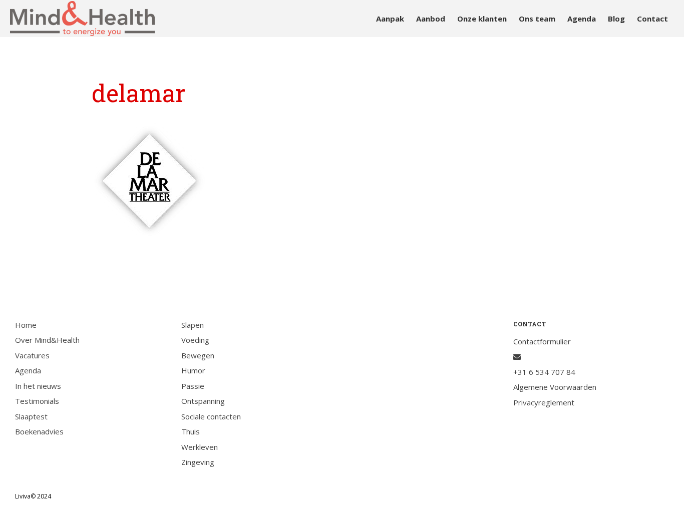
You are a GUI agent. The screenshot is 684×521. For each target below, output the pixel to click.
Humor (193, 370)
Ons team (537, 19)
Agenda (581, 19)
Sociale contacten (211, 416)
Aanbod (430, 19)
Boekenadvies (39, 431)
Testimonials (37, 401)
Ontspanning (203, 401)
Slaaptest (31, 416)
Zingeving (197, 462)
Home (26, 325)
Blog (616, 19)
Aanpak (390, 19)
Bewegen (197, 355)
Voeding (195, 340)
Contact (652, 19)
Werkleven (199, 447)
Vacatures (32, 355)
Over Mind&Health (47, 340)
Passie (192, 386)
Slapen (192, 325)
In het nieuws (38, 386)
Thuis (190, 431)
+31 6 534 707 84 (544, 372)
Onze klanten (482, 19)
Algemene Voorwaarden (554, 387)
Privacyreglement (543, 402)
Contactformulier (542, 341)
